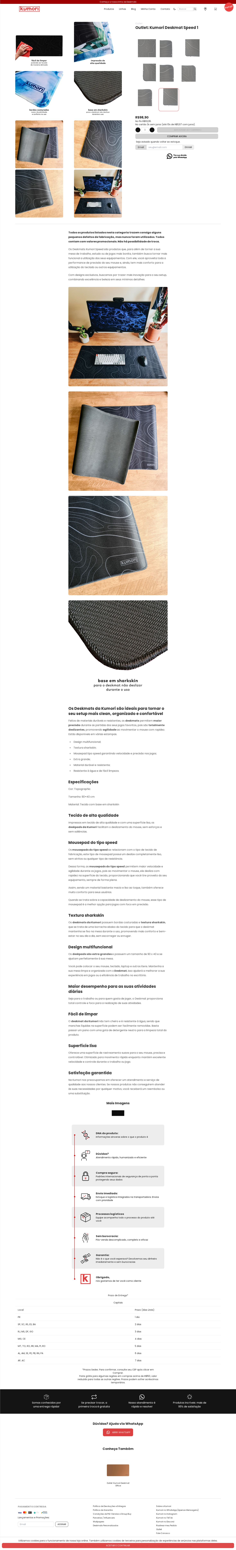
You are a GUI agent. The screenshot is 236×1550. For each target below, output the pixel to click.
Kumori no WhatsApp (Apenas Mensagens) (177, 1510)
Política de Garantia (103, 1510)
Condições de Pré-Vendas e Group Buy (112, 1514)
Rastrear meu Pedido (166, 1525)
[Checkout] (215, 9)
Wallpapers (98, 1521)
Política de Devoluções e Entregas (109, 1506)
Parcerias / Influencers (104, 1518)
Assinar (61, 1524)
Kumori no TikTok (164, 1518)
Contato (165, 9)
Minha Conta (148, 9)
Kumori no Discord (165, 1521)
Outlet (159, 1529)
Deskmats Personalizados (105, 1525)
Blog (133, 9)
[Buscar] (195, 9)
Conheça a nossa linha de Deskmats (118, 1)
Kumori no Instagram (166, 1514)
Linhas (122, 9)
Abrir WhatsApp (121, 1432)
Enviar (188, 147)
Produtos (109, 9)
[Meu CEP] (205, 9)
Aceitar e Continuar (118, 1545)
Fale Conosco (163, 1533)
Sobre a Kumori (163, 1506)
